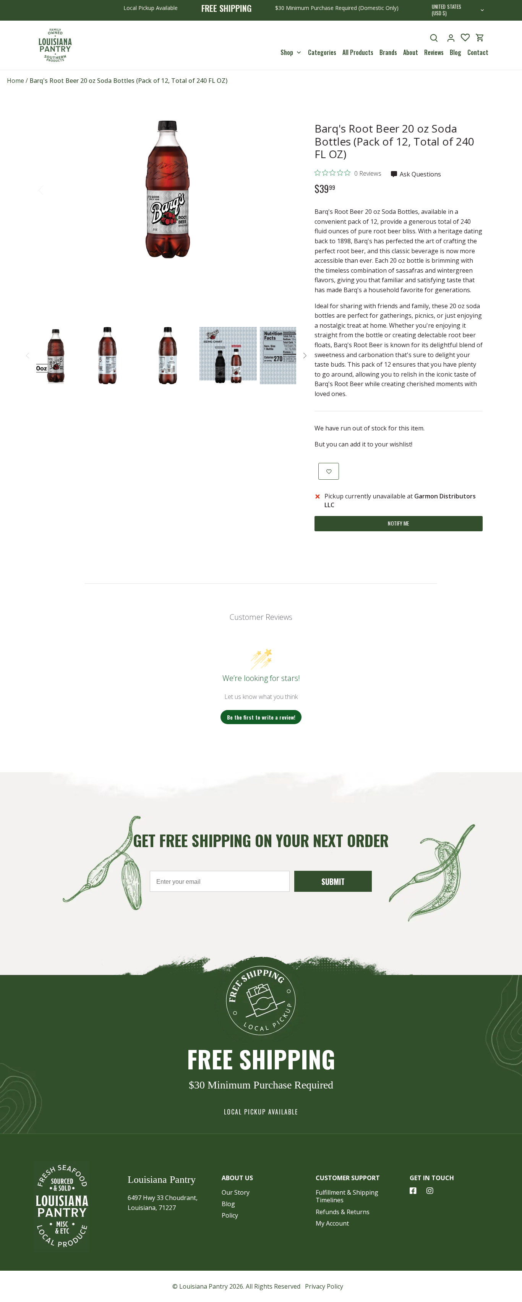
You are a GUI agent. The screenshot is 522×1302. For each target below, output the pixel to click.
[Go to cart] (480, 37)
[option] (167, 189)
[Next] (285, 189)
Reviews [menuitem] (434, 52)
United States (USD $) (447, 10)
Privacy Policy (324, 1286)
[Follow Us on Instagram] (429, 1191)
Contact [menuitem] (477, 52)
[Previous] (51, 189)
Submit (333, 881)
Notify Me (398, 523)
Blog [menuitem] (455, 52)
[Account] (451, 37)
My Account (332, 1223)
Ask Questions (419, 174)
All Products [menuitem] (357, 52)
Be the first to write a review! (261, 717)
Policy (230, 1215)
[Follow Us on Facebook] (413, 1191)
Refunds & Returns (343, 1212)
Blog (228, 1204)
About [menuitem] (410, 52)
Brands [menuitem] (388, 52)
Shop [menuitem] (286, 52)
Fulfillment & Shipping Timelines (347, 1196)
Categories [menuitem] (322, 52)
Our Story (236, 1192)
